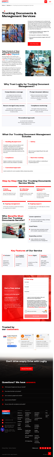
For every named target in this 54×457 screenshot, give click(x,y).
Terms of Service (42, 307)
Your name (26, 282)
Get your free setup (26, 368)
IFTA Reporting (28, 441)
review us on (11, 346)
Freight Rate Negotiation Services (28, 432)
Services (9, 5)
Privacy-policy (32, 307)
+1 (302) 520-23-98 (9, 420)
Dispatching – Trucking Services (28, 414)
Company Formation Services (37, 426)
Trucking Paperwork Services (37, 437)
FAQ (46, 412)
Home (3, 5)
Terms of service (12, 448)
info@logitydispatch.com (10, 422)
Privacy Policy (5, 448)
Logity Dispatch (12, 336)
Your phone (26, 291)
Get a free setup (34, 44)
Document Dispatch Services (37, 414)
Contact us (20, 415)
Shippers (20, 421)
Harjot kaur (28, 335)
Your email (26, 286)
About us (20, 412)
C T (41, 335)
